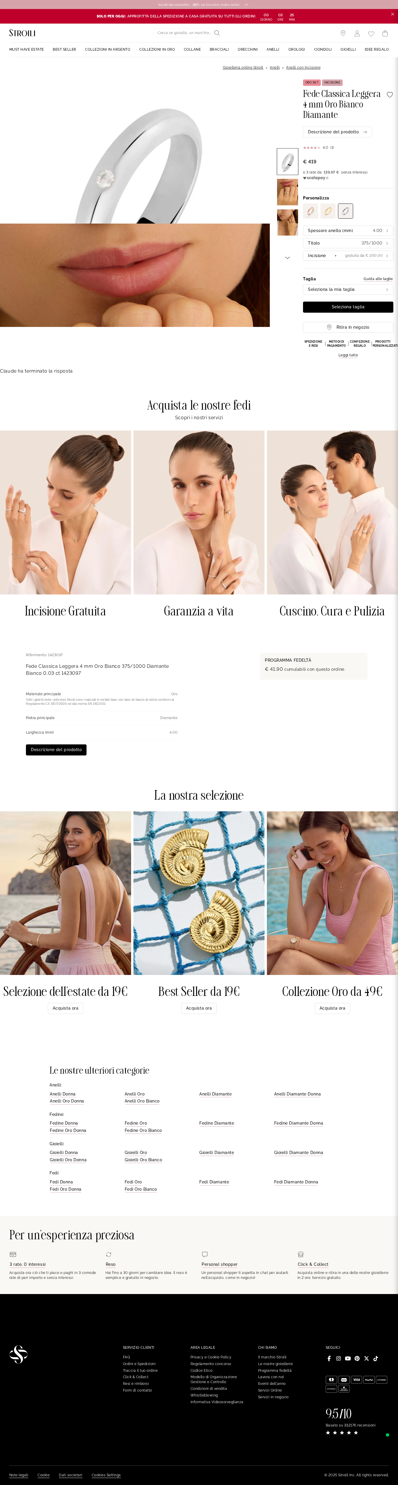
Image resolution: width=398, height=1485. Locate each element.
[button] (348, 349)
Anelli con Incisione (303, 68)
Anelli (275, 68)
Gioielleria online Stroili (243, 68)
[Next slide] (287, 257)
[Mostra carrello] (385, 33)
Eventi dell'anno (272, 1384)
